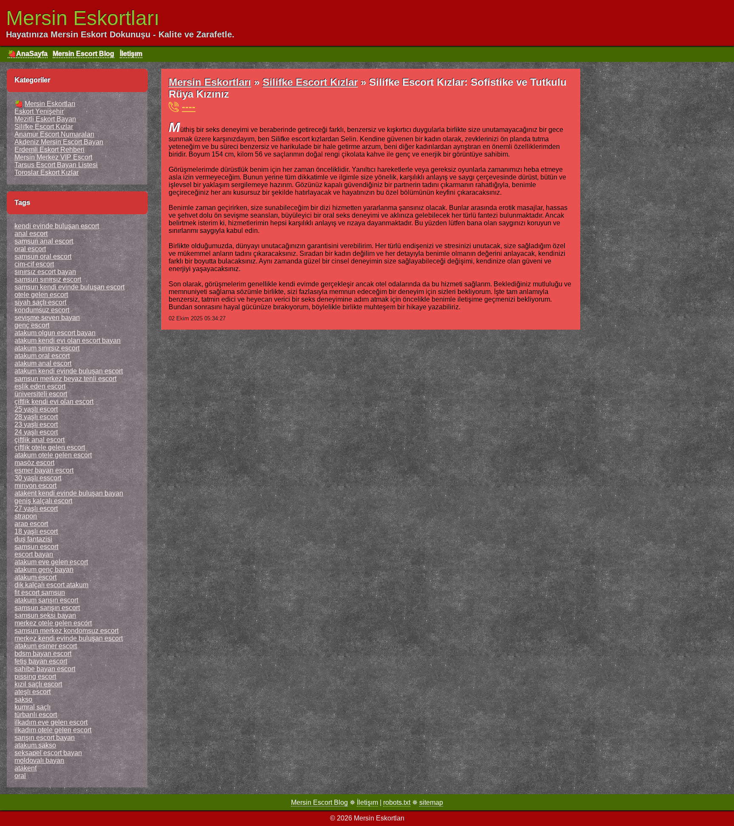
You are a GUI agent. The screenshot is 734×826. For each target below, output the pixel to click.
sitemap (431, 802)
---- (188, 106)
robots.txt (396, 802)
